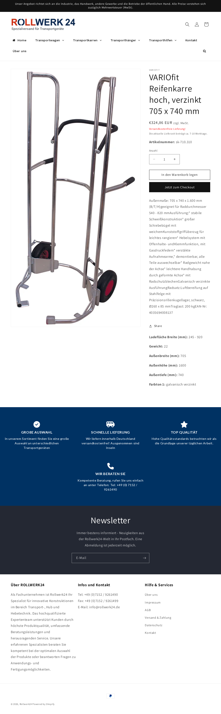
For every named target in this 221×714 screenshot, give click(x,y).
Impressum (153, 602)
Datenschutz (154, 625)
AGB (148, 610)
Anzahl (153, 150)
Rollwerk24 (26, 704)
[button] (187, 24)
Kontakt (150, 633)
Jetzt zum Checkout (180, 187)
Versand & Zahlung (158, 618)
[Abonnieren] (144, 558)
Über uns (151, 595)
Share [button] (158, 326)
